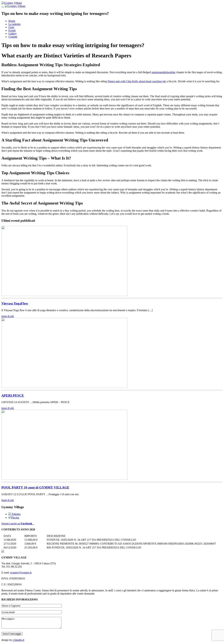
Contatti (12, 36)
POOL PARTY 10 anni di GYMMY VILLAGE (35, 487)
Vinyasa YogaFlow (14, 303)
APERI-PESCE (12, 395)
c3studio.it (18, 639)
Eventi (12, 30)
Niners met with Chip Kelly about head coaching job (137, 81)
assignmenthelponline (163, 72)
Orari (11, 27)
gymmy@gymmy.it (20, 572)
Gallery (12, 33)
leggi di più (7, 316)
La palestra (14, 24)
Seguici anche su (16, 523)
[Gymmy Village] (11, 2)
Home (11, 20)
